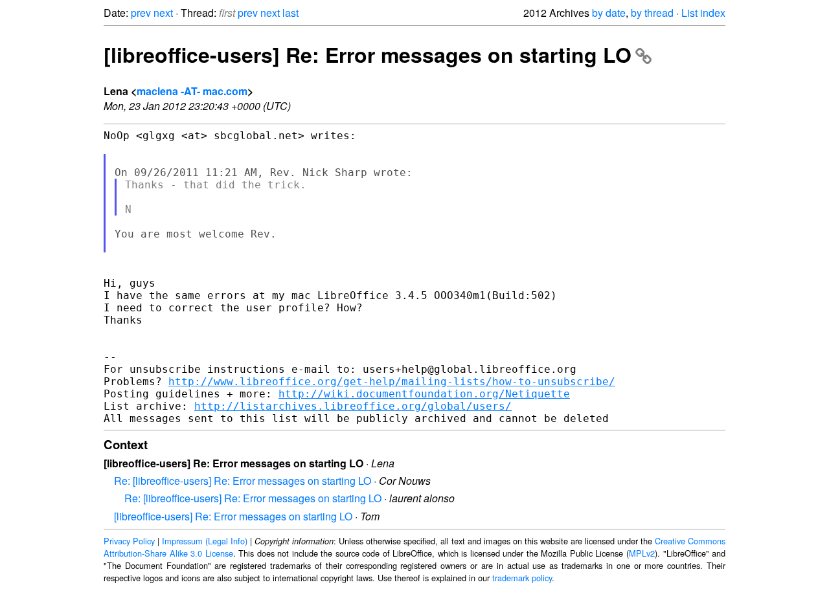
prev (141, 12)
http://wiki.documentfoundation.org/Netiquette (424, 394)
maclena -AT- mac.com (192, 90)
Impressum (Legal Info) (204, 541)
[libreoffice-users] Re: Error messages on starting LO (367, 54)
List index (703, 12)
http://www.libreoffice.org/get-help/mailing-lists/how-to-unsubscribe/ (391, 381)
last (290, 12)
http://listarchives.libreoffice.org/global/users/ (353, 406)
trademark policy (522, 578)
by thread (652, 12)
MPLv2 (642, 553)
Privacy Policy (129, 541)
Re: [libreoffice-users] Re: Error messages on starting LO (242, 480)
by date (609, 12)
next (163, 12)
